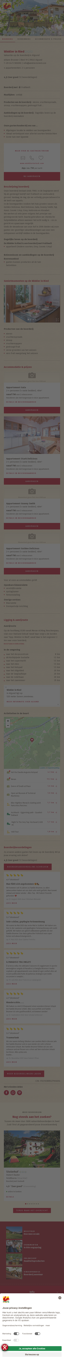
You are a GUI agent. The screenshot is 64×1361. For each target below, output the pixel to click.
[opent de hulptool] (4, 1347)
